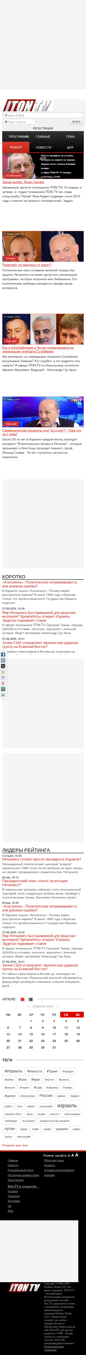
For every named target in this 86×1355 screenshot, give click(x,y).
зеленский (45, 1106)
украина (62, 1128)
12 (78, 1027)
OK (9, 1206)
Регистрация (43, 128)
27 (8, 1047)
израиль (67, 1105)
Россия (45, 1095)
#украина (52, 1087)
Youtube (13, 1191)
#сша (38, 1087)
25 (66, 1040)
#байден (68, 1071)
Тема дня (70, 138)
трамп (47, 1129)
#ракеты (64, 1079)
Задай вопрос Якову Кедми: (23, 182)
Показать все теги (15, 1145)
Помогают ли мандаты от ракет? (26, 265)
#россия (10, 1087)
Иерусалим (28, 1096)
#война (9, 1079)
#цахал (10, 1095)
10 (54, 1027)
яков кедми (24, 1136)
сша (35, 1128)
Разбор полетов (16, 148)
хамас (76, 1129)
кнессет (55, 1114)
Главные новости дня (43, 138)
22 (31, 1040)
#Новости (34, 1071)
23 (43, 1040)
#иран (35, 1079)
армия (61, 1096)
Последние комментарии (23, 1175)
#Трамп (52, 1071)
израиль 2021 (13, 1114)
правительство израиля (55, 1121)
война (8, 1106)
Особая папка (14, 175)
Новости (13, 1165)
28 (20, 1047)
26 (78, 1040)
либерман (11, 1121)
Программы (19, 136)
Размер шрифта (55, 1155)
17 (54, 1034)
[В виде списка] (31, 998)
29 (31, 1047)
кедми (41, 1114)
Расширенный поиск (21, 1170)
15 (31, 1034)
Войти (76, 121)
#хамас (67, 1087)
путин (10, 1128)
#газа (22, 1079)
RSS (10, 1211)
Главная (13, 1160)
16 (43, 1034)
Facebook (14, 1196)
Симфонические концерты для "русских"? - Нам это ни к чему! (41, 432)
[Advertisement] (43, 523)
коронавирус (72, 1114)
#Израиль (13, 1071)
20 (8, 1040)
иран (30, 1114)
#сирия (24, 1087)
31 (54, 1047)
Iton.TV (24, 1286)
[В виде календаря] (23, 998)
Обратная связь (54, 1160)
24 (54, 1040)
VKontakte (14, 1201)
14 (20, 1034)
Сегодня (10, 258)
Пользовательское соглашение (54, 1348)
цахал (8, 1136)
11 (66, 1027)
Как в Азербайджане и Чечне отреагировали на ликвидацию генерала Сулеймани (38, 349)
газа (19, 1106)
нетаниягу (28, 1121)
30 (43, 1047)
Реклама (49, 1175)
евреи (31, 1106)
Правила (49, 1165)
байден (74, 1096)
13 (8, 1034)
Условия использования (59, 1170)
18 (66, 1034)
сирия (23, 1129)
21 (20, 1040)
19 (78, 1034)
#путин (49, 1079)
